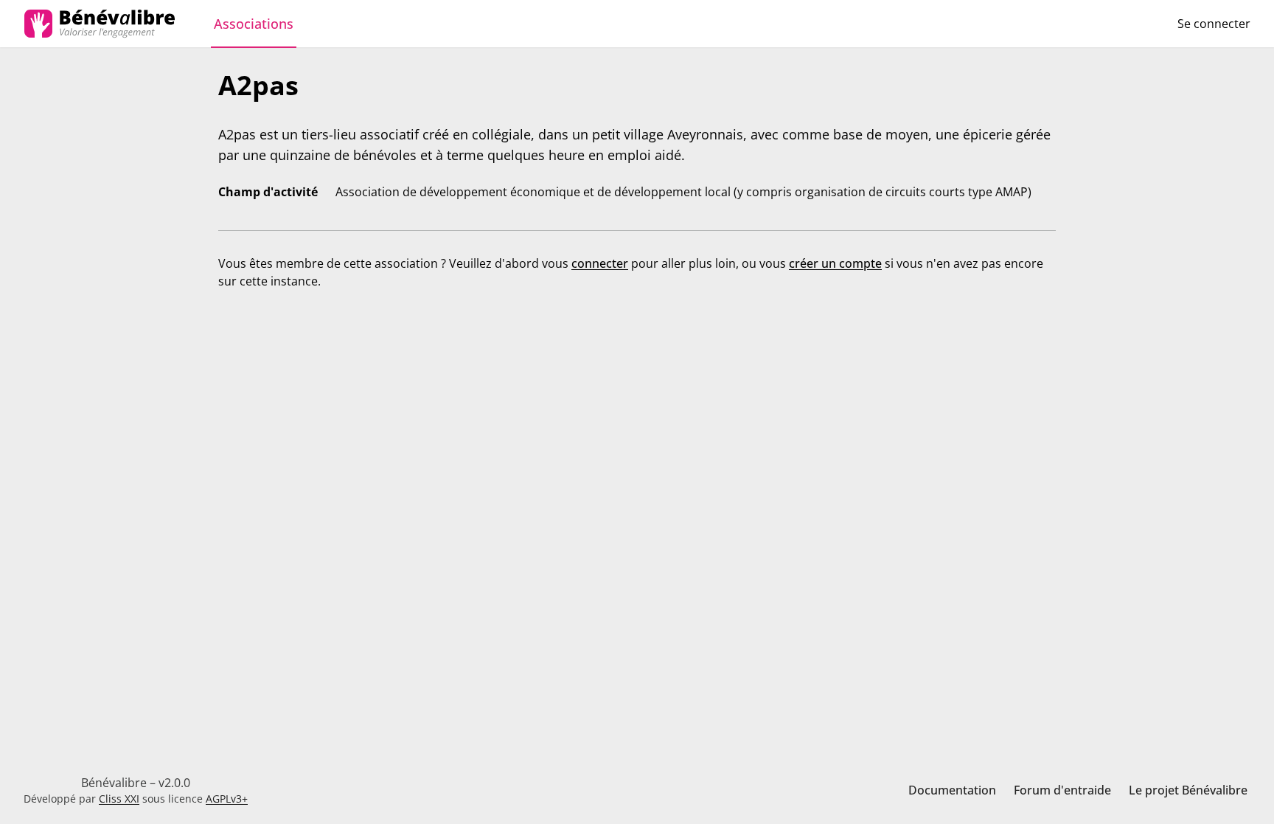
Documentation (952, 790)
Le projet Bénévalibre (1188, 790)
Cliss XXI (119, 799)
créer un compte (835, 263)
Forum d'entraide (1062, 790)
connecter (599, 263)
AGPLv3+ (227, 799)
